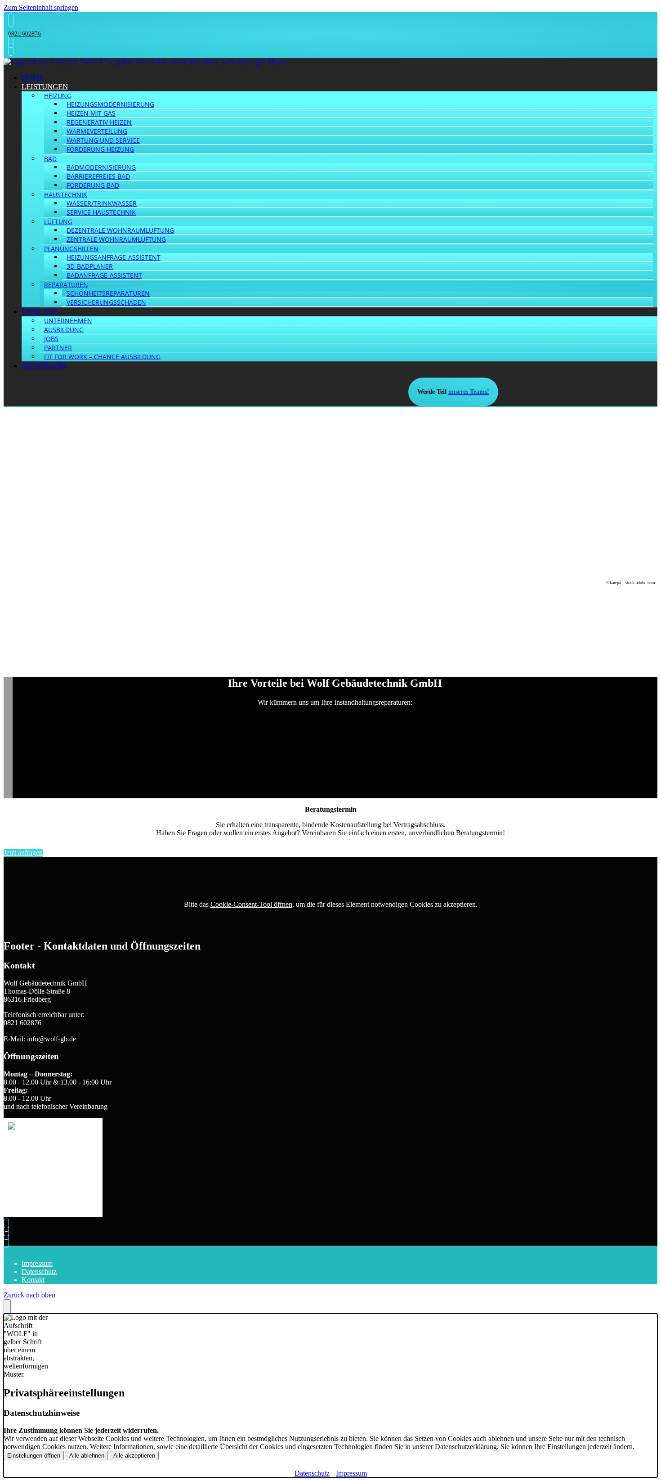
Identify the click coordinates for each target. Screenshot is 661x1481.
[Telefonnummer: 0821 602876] (8, 20)
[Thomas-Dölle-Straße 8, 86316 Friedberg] (8, 1233)
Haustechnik (65, 194)
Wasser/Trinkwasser (102, 203)
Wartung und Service (103, 140)
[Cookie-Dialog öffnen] (7, 1306)
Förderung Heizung (100, 149)
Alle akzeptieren (134, 1455)
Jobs (51, 338)
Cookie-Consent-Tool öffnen (251, 904)
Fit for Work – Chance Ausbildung (102, 356)
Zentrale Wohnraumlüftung (116, 239)
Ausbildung (64, 329)
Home (33, 77)
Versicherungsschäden (106, 302)
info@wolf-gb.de (51, 1039)
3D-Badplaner (90, 266)
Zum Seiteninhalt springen (41, 7)
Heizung (57, 95)
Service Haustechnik (101, 212)
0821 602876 (24, 33)
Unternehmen (68, 320)
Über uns (40, 311)
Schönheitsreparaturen (108, 293)
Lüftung (58, 221)
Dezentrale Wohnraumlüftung (120, 230)
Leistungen (45, 86)
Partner (58, 347)
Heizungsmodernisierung (110, 104)
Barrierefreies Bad (98, 176)
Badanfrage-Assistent (104, 275)
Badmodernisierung (101, 167)
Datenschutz (39, 1271)
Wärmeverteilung (97, 131)
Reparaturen (66, 284)
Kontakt (33, 1279)
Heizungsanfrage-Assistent (114, 257)
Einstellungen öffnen (33, 1455)
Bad (50, 158)
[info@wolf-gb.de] (8, 41)
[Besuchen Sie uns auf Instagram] (8, 49)
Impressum (37, 1263)
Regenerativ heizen (99, 122)
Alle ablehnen (86, 1455)
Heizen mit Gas (91, 113)
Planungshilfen (71, 248)
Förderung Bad (93, 185)
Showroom (44, 365)
